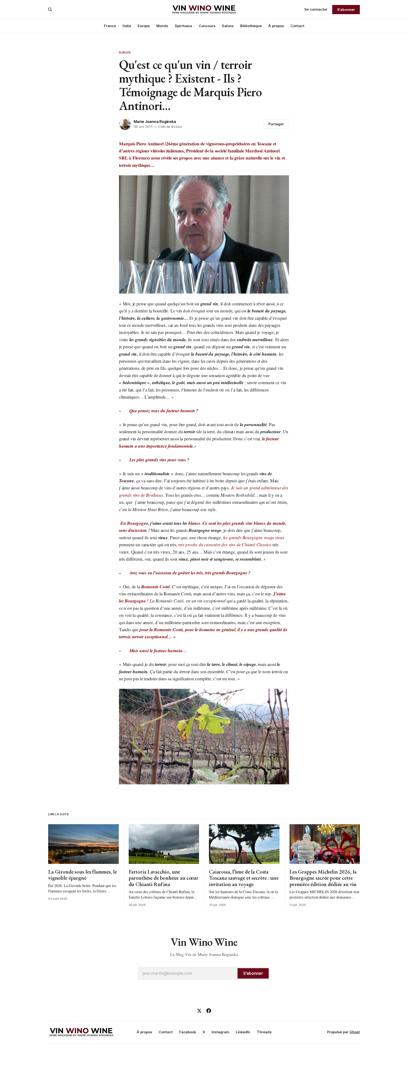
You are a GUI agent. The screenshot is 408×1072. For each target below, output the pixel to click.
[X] (199, 1010)
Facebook (187, 1032)
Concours (207, 26)
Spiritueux (183, 26)
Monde (162, 26)
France (110, 26)
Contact (297, 26)
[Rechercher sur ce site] (50, 9)
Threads (264, 1032)
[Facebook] (208, 1010)
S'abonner (346, 9)
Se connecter (315, 9)
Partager (276, 124)
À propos (276, 26)
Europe (144, 26)
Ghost (354, 1032)
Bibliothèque (251, 26)
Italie (127, 26)
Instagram (220, 1032)
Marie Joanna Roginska (155, 121)
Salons (228, 26)
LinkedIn (243, 1032)
